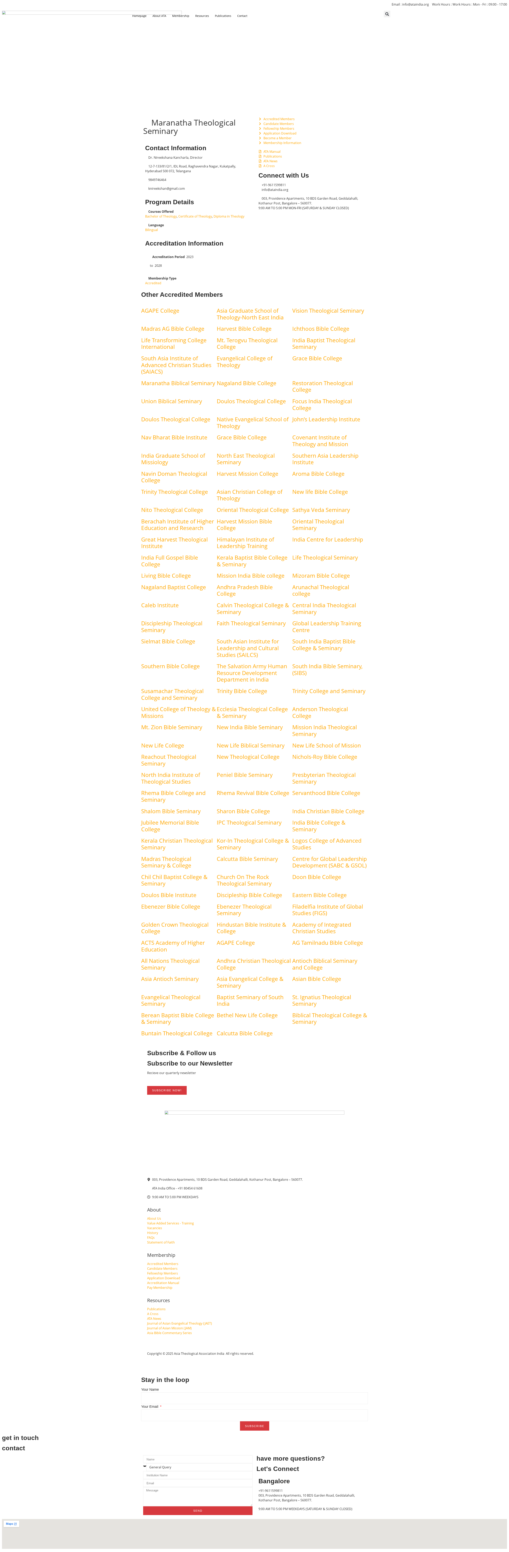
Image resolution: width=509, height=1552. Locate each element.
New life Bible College (320, 491)
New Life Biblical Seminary (251, 745)
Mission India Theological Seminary (324, 730)
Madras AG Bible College (172, 328)
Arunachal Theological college (320, 590)
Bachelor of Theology (161, 216)
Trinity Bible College (242, 691)
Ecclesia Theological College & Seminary (252, 712)
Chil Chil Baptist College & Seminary (174, 880)
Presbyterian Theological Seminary (324, 778)
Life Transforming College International (174, 343)
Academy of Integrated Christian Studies (321, 928)
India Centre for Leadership (327, 539)
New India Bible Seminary (250, 727)
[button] (387, 14)
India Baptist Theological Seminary (323, 343)
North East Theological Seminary (246, 459)
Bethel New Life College (247, 1015)
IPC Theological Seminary (249, 822)
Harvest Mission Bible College (244, 524)
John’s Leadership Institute (326, 419)
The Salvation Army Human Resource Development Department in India (252, 672)
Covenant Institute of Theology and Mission (320, 440)
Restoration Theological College (322, 386)
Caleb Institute (160, 605)
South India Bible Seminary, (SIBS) (327, 669)
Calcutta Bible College (245, 1033)
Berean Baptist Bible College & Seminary (177, 1018)
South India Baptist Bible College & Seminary (324, 644)
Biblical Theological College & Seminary (329, 1018)
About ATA (159, 16)
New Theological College (248, 756)
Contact (242, 16)
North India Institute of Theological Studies (170, 778)
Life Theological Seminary (325, 557)
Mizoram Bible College (321, 575)
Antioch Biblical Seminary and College (324, 964)
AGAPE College (160, 310)
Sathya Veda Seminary (321, 509)
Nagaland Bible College (246, 383)
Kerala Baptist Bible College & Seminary (252, 561)
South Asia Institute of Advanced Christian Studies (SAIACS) (176, 364)
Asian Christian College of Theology (249, 495)
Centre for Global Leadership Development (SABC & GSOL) (329, 862)
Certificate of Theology (195, 216)
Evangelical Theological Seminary (170, 1000)
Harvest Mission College (247, 473)
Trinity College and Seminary (328, 691)
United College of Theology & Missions (178, 712)
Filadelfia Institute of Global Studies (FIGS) (327, 910)
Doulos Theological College (251, 401)
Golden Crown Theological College (175, 928)
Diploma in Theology (229, 216)
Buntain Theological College (177, 1033)
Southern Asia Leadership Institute (325, 459)
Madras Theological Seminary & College (166, 862)
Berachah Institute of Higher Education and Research (177, 524)
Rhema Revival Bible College (253, 793)
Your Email (150, 1407)
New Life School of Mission (326, 745)
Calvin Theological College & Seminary (253, 608)
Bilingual (151, 230)
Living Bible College (166, 575)
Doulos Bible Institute (168, 895)
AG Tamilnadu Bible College (327, 942)
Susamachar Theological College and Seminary (172, 694)
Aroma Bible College (318, 473)
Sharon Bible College (243, 811)
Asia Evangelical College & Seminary (250, 982)
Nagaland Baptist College (173, 587)
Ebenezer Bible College (170, 906)
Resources (202, 16)
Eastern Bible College (319, 895)
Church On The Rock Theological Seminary (244, 880)
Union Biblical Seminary (171, 401)
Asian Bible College (316, 978)
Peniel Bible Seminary (245, 774)
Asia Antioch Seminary (170, 978)
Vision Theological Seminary (328, 310)
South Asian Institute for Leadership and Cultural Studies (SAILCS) (248, 647)
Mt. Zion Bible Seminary (171, 727)
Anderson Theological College (320, 712)
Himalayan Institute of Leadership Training (245, 543)
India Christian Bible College (328, 811)
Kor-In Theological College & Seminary (253, 844)
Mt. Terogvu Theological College (247, 343)
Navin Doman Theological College (174, 477)
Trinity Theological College (174, 491)
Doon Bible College (316, 877)
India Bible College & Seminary (318, 826)
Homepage (139, 16)
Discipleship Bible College (249, 895)
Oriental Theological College (253, 509)
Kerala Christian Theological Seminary (177, 844)
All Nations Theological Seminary (170, 964)
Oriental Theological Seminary (318, 524)
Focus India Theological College (322, 404)
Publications (223, 16)
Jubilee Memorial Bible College (170, 826)
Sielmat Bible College (168, 641)
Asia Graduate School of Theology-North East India (250, 314)
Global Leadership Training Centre (326, 626)
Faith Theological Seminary (251, 623)
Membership (180, 16)
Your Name (150, 1389)
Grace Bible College (317, 358)
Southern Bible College (170, 666)
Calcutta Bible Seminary (247, 859)
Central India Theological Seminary (324, 608)
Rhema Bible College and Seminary (173, 796)
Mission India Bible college (251, 575)
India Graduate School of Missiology (173, 459)
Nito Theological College (172, 509)
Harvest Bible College (244, 328)
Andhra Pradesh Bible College (245, 590)
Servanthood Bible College (326, 793)
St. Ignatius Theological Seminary (321, 1000)
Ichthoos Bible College (320, 328)
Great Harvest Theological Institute (174, 543)
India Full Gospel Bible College (169, 561)
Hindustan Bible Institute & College (251, 928)
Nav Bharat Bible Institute (174, 437)
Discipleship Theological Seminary (171, 626)
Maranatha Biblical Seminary (178, 383)
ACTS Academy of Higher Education (173, 946)
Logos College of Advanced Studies (326, 844)
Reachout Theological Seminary (168, 760)
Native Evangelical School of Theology (252, 422)
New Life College (162, 745)
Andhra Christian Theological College (254, 964)
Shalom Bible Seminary (171, 811)
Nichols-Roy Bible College (324, 756)
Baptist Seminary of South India (250, 1000)
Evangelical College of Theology (244, 361)
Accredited (153, 283)
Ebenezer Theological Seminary (244, 910)
